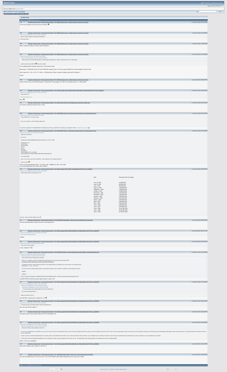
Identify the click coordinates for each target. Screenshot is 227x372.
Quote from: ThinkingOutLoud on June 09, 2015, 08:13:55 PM (33, 170)
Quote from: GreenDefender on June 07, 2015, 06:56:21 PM (34, 285)
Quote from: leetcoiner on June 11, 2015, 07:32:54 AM (31, 132)
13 (37, 20)
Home (6, 13)
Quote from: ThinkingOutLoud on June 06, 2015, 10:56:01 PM (33, 324)
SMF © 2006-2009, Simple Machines (119, 369)
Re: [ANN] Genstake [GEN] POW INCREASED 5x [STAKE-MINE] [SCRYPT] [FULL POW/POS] (77, 230)
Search (13, 13)
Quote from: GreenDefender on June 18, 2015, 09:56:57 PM (34, 57)
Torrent (22, 11)
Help (10, 13)
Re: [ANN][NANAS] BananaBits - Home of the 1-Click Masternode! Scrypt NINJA (73, 220)
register (21, 8)
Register (22, 13)
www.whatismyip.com (81, 127)
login (17, 8)
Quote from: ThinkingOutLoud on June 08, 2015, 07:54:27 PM (33, 232)
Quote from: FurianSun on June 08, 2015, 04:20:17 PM (32, 243)
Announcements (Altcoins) (47, 22)
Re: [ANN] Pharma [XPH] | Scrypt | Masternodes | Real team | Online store (72, 102)
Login (17, 13)
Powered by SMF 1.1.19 (105, 369)
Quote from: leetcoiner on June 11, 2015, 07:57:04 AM (31, 115)
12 (35, 20)
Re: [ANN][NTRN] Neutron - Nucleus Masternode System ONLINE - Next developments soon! (77, 252)
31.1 (20, 11)
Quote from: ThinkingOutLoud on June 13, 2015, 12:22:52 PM (33, 92)
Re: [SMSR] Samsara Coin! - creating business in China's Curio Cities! (71, 22)
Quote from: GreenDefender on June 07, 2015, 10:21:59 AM (35, 287)
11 (34, 20)
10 (33, 20)
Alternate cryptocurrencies (34, 22)
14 (38, 20)
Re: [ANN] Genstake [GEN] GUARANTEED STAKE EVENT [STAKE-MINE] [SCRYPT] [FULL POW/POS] (79, 90)
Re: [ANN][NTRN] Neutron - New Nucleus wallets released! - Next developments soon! (75, 113)
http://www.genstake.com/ (26, 96)
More (26, 13)
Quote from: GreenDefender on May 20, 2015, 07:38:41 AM (32, 254)
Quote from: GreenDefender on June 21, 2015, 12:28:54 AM (33, 34)
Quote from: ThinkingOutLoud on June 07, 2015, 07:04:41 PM (33, 283)
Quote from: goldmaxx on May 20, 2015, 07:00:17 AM (32, 255)
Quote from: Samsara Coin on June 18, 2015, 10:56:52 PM (32, 56)
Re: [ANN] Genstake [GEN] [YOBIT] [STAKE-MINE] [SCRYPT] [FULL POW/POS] (73, 169)
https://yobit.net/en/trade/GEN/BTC (28, 234)
